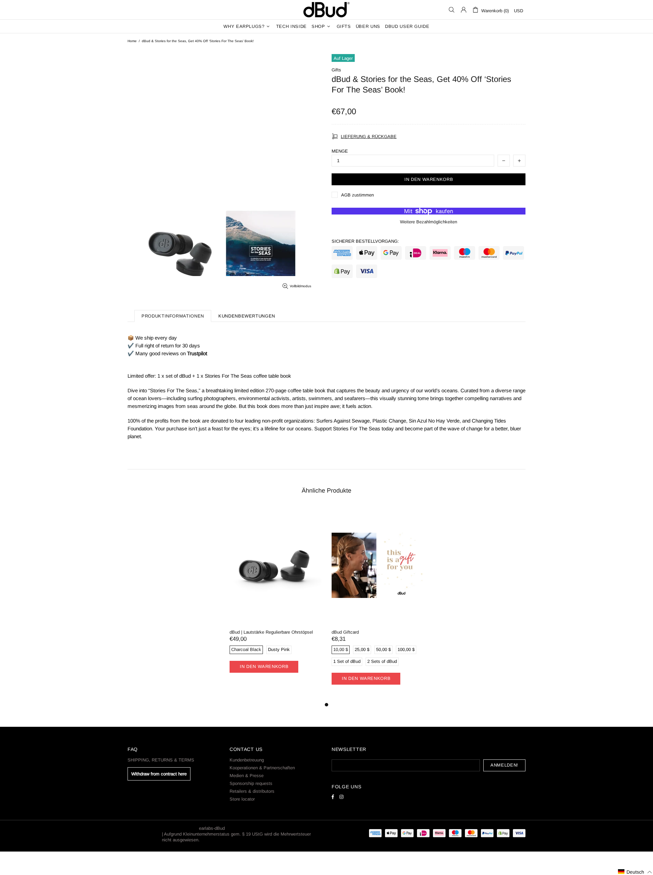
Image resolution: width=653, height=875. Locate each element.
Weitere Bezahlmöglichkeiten (428, 221)
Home (132, 41)
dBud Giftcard (345, 632)
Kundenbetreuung (247, 759)
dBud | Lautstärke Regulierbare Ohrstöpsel (271, 632)
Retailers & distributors (252, 791)
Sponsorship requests (251, 783)
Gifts (336, 69)
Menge (340, 151)
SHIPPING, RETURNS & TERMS (161, 759)
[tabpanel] (275, 598)
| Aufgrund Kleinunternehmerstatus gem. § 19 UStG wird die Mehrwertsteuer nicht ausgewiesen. (236, 836)
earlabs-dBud (326, 9)
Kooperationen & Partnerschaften (262, 767)
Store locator (242, 799)
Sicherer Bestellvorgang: (365, 241)
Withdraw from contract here (159, 773)
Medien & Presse (247, 775)
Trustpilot (197, 353)
